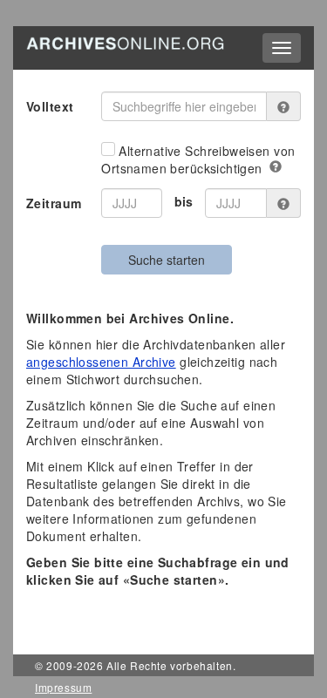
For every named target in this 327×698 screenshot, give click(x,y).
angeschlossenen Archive (101, 361)
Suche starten (166, 259)
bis (184, 201)
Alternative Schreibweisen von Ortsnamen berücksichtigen (198, 159)
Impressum (63, 687)
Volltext (49, 106)
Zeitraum (53, 203)
